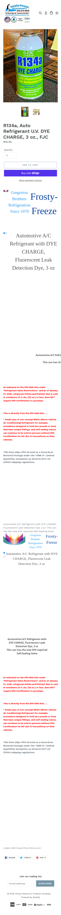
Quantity (8, 150)
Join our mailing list (30, 876)
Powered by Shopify (30, 897)
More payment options (30, 180)
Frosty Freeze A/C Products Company (33, 894)
